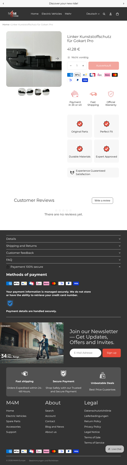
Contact (50, 421)
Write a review (102, 200)
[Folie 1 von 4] (21, 92)
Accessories (13, 426)
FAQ (9, 260)
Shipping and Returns (21, 246)
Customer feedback (20, 253)
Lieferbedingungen (96, 416)
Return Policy (92, 421)
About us (51, 432)
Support (11, 432)
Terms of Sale (92, 437)
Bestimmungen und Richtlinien (43, 460)
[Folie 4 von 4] (46, 92)
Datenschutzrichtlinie (97, 410)
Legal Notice (92, 432)
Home (5, 24)
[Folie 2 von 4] (29, 92)
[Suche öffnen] (104, 14)
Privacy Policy (92, 426)
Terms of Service (94, 442)
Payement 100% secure (27, 267)
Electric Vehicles (16, 416)
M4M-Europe (19, 460)
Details (11, 239)
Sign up (111, 352)
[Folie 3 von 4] (38, 92)
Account (50, 416)
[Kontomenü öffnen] (110, 14)
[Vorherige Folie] (3, 3)
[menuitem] (68, 14)
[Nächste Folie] (123, 3)
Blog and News (54, 426)
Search (49, 410)
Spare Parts (13, 421)
